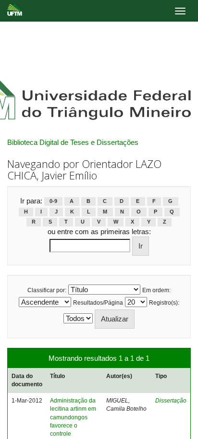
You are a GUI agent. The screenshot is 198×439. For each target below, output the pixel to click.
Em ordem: (156, 290)
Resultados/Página (98, 302)
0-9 (53, 201)
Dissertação (170, 400)
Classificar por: (46, 290)
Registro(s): (164, 302)
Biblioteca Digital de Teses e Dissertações (72, 142)
